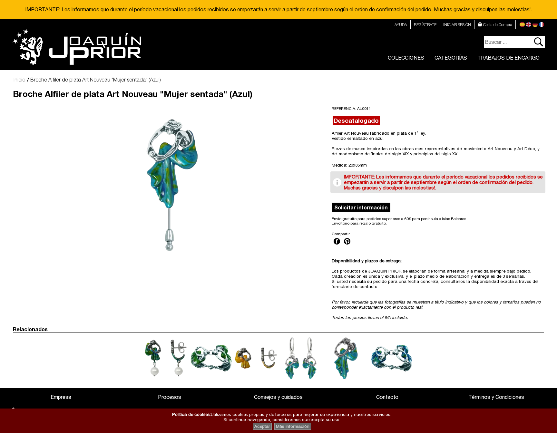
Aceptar (262, 426)
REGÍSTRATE (425, 24)
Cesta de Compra (497, 24)
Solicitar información (361, 207)
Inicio (19, 79)
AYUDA (401, 24)
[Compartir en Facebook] (337, 245)
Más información (292, 426)
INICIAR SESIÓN (457, 24)
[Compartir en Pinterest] (347, 245)
